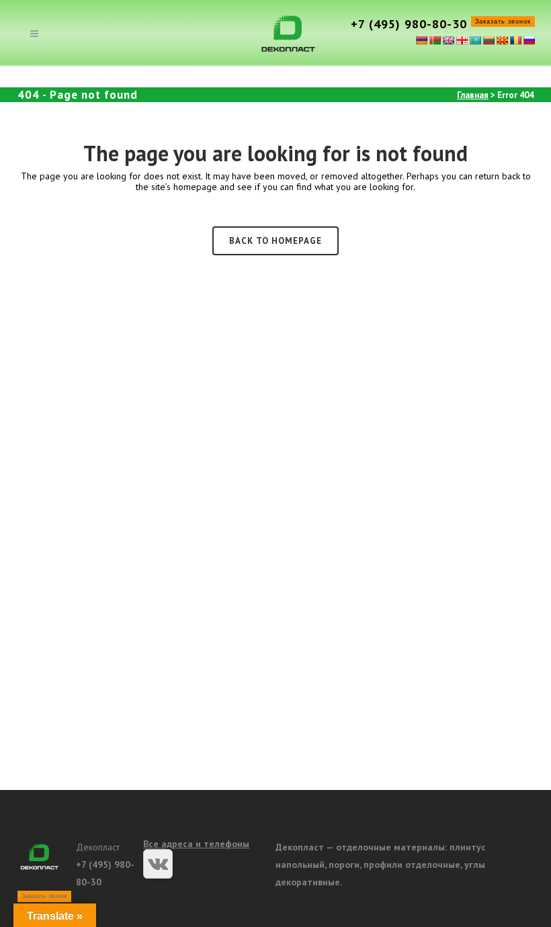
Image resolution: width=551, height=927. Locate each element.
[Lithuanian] (488, 40)
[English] (448, 40)
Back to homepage (275, 241)
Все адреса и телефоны (196, 844)
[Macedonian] (502, 40)
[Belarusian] (435, 40)
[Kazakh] (475, 40)
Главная (473, 95)
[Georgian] (462, 40)
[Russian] (529, 40)
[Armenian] (421, 40)
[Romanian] (515, 40)
